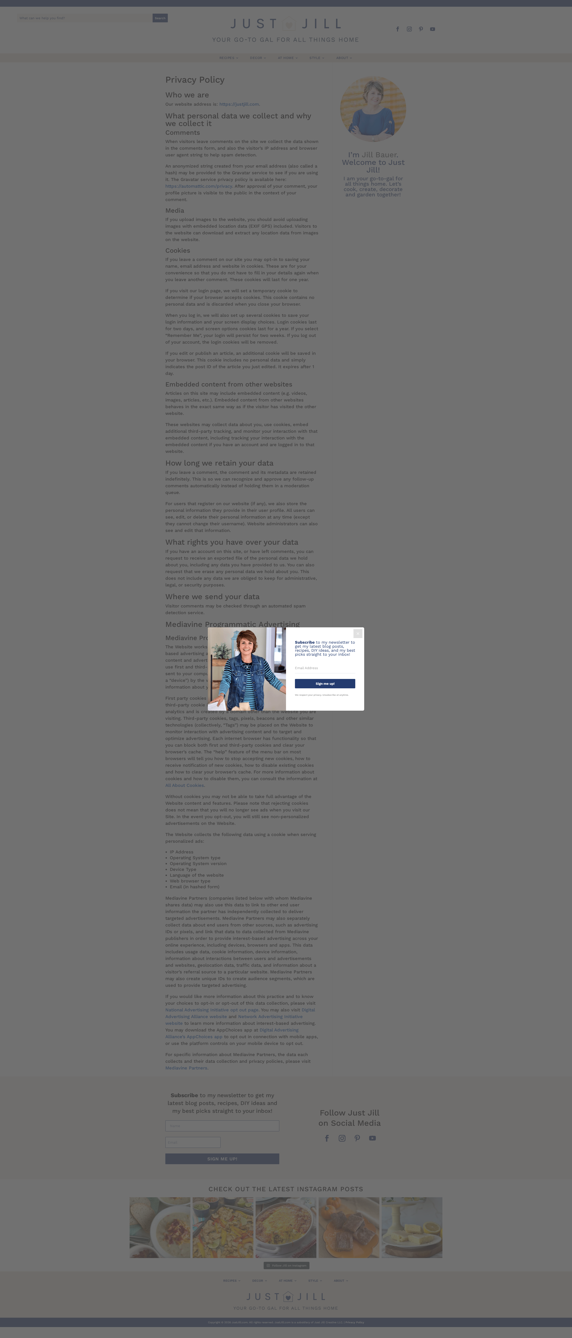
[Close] (357, 633)
